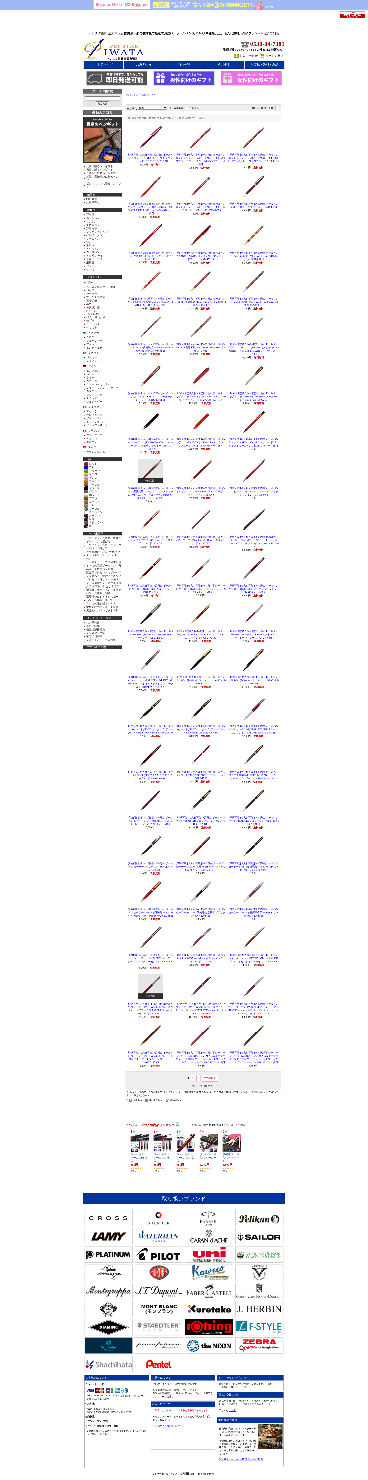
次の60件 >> (210, 1078)
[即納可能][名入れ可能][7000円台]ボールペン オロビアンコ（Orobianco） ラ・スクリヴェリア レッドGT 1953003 (201, 491)
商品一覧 (184, 64)
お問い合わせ (248, 55)
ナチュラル (96, 522)
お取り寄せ (93, 202)
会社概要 (224, 64)
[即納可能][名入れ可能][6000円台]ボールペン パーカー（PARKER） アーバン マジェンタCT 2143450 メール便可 (253, 589)
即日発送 (91, 199)
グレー (93, 491)
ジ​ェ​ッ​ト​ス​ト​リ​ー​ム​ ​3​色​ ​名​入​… (162, 1157)
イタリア (93, 407)
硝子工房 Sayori (95, 317)
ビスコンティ (94, 418)
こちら (106, 1434)
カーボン (94, 515)
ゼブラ (90, 320)
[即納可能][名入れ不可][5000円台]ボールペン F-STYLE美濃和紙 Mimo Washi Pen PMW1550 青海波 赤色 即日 (253, 302)
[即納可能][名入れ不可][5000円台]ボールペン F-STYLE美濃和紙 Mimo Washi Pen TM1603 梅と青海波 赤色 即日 (150, 302)
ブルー (93, 467)
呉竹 (89, 304)
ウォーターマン (95, 435)
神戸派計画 (93, 307)
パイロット (93, 290)
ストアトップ (103, 64)
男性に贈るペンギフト (99, 169)
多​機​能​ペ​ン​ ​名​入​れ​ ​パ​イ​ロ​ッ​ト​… (231, 1157)
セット (90, 266)
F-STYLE (91, 310)
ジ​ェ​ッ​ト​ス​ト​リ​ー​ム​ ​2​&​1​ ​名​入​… (139, 1157)
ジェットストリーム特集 (101, 639)
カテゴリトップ (132, 95)
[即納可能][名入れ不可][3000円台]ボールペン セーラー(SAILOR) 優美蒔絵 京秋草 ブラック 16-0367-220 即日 (201, 912)
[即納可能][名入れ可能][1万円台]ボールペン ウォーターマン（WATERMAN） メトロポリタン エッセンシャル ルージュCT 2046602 (253, 958)
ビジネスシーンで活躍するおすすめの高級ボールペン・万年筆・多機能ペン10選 (103, 566)
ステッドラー (94, 398)
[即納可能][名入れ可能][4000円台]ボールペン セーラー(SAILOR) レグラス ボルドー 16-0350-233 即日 (150, 866)
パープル (94, 484)
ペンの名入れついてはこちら (168, 1426)
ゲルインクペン (95, 235)
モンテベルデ (94, 347)
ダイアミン (93, 360)
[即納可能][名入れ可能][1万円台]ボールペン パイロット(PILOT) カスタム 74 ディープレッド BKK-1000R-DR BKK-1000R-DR (150, 729)
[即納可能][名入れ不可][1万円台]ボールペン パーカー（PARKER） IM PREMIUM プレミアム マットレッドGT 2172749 (200, 634)
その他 (90, 269)
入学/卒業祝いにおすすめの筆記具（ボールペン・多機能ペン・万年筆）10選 (103, 590)
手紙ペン (91, 245)
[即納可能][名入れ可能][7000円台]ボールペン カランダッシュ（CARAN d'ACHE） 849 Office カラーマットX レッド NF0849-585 (201, 207)
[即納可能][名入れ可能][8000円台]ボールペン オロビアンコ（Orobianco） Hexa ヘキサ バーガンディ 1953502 (201, 540)
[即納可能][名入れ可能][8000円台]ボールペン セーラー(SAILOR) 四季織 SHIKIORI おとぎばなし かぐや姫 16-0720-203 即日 (150, 912)
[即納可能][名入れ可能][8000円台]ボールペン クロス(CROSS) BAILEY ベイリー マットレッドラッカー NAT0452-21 (201, 256)
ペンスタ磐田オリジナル (101, 286)
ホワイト (94, 494)
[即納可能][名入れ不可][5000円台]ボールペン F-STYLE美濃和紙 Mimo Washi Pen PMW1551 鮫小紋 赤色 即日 (150, 347)
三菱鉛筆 (91, 300)
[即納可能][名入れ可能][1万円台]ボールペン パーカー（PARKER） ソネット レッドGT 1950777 (150, 589)
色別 (90, 459)
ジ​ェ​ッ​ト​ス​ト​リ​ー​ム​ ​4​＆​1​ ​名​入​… (185, 1157)
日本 (91, 282)
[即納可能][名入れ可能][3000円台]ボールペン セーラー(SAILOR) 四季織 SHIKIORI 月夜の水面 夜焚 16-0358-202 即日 (253, 866)
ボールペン (93, 218)
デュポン (91, 438)
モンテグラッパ (95, 421)
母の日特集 (93, 626)
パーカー (91, 357)
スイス (92, 447)
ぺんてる (91, 327)
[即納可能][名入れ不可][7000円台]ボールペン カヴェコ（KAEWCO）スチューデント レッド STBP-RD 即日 (150, 396)
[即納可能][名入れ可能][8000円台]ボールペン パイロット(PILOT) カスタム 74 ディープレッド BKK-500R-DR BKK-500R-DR (201, 729)
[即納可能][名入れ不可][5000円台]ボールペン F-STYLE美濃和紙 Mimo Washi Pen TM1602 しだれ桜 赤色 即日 (253, 256)
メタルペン (93, 248)
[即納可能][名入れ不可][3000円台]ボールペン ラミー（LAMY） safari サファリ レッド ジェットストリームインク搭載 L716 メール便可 (253, 442)
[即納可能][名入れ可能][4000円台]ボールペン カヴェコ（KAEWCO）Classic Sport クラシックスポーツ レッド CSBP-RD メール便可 (201, 442)
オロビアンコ (94, 415)
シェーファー (94, 340)
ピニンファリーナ (97, 425)
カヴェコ (91, 381)
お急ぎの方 (143, 64)
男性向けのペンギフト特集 (102, 610)
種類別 (91, 210)
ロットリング (94, 394)
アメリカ (93, 332)
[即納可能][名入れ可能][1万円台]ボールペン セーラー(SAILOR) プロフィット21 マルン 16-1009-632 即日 (200, 821)
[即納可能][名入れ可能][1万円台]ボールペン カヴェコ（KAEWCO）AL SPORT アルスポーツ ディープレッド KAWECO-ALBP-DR (201, 396)
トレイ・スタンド (97, 259)
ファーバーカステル (98, 384)
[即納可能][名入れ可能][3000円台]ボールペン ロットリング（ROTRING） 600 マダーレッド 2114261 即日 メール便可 (150, 821)
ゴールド (94, 501)
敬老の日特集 (94, 636)
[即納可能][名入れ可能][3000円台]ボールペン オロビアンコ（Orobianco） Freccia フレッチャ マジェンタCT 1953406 (253, 491)
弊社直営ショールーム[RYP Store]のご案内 (241, 1459)
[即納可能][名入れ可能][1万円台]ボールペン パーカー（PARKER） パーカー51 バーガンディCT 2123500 (150, 634)
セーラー (91, 293)
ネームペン (93, 238)
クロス (90, 337)
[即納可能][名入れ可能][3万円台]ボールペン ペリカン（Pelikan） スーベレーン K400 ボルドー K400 (201, 680)
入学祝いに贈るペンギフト (102, 173)
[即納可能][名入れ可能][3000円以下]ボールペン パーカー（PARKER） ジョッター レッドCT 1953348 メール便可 (201, 589)
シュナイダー (94, 401)
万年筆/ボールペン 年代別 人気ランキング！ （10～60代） (103, 555)
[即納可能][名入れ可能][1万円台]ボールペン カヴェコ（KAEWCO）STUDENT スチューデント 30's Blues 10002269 (253, 396)
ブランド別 (94, 276)
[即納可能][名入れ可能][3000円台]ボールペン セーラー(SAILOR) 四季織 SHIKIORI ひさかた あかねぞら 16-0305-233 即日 (201, 866)
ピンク (93, 477)
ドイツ (92, 366)
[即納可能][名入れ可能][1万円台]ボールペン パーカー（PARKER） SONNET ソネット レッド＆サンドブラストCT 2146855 (253, 634)
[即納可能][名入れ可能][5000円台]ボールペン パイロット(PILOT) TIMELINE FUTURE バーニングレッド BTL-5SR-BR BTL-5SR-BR (253, 729)
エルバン (91, 442)
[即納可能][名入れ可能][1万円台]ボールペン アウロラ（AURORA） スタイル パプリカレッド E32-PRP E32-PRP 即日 (150, 158)
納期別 (91, 194)
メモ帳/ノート (94, 255)
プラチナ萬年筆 (95, 297)
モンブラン (93, 370)
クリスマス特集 (95, 632)
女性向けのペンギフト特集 (102, 607)
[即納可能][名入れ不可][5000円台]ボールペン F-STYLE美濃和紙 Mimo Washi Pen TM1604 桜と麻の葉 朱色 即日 (200, 302)
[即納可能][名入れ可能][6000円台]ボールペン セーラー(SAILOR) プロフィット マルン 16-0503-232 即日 (253, 821)
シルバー (94, 505)
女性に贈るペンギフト (99, 166)
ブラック (94, 488)
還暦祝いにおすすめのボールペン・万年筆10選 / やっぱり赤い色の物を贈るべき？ (103, 600)
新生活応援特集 (95, 629)
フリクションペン (97, 231)
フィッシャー (94, 344)
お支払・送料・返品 (264, 64)
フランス (93, 430)
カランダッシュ (95, 451)
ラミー (90, 377)
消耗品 (90, 262)
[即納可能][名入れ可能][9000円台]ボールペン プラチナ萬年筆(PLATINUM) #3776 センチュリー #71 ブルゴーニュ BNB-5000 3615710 (253, 775)
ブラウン (94, 498)
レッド (93, 463)
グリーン (94, 470)
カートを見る (274, 55)
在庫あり (178, 108)
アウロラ (91, 411)
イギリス (93, 353)
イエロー (94, 474)
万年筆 (90, 214)
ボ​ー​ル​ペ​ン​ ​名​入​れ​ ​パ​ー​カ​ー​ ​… (208, 1157)
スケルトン (96, 512)
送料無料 (194, 108)
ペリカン (91, 374)
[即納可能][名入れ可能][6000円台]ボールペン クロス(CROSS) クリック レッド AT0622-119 (150, 256)
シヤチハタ (93, 324)
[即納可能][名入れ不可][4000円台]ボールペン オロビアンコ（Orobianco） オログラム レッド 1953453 (150, 540)
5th (88, 242)
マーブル (94, 508)
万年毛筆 (91, 228)
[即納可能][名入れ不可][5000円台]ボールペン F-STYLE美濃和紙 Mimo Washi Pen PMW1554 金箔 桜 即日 (201, 347)
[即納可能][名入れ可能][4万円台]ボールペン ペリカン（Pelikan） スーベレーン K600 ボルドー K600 (253, 680)
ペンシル (91, 221)
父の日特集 (93, 622)
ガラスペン (93, 252)
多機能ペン (93, 225)
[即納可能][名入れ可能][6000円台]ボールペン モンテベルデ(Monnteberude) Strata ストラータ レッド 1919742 (201, 958)
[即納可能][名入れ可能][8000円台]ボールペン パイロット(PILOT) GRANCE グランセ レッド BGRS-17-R (201, 775)
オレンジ (94, 481)
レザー (93, 519)
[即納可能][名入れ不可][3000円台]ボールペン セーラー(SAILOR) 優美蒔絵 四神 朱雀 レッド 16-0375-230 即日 (253, 912)
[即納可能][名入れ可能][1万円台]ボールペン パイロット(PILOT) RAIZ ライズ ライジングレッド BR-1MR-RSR (150, 775)
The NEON (92, 313)
